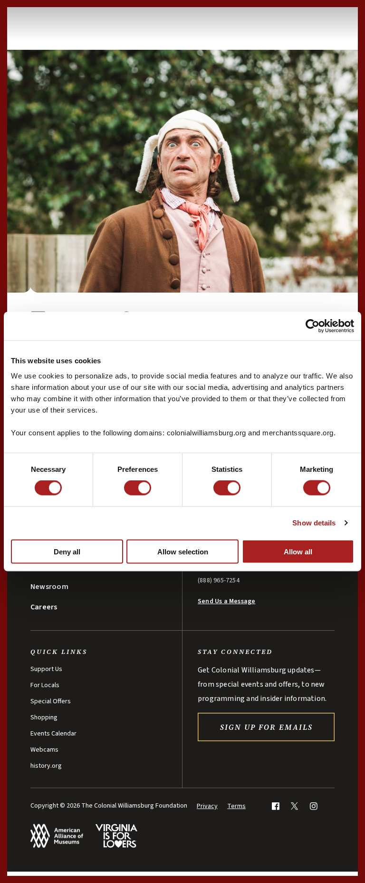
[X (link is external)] (294, 806)
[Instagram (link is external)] (313, 806)
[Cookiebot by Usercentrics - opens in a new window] (312, 326)
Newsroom (49, 586)
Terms (236, 806)
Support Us (46, 669)
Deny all (67, 551)
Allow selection (182, 551)
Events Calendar (53, 733)
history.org (46, 766)
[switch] (137, 488)
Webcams (44, 749)
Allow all (298, 551)
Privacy (207, 806)
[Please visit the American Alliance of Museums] (56, 836)
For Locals (44, 685)
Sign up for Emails (266, 727)
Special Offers (50, 701)
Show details (314, 523)
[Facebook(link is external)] (275, 806)
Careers (44, 607)
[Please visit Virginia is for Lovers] (116, 836)
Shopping (44, 717)
